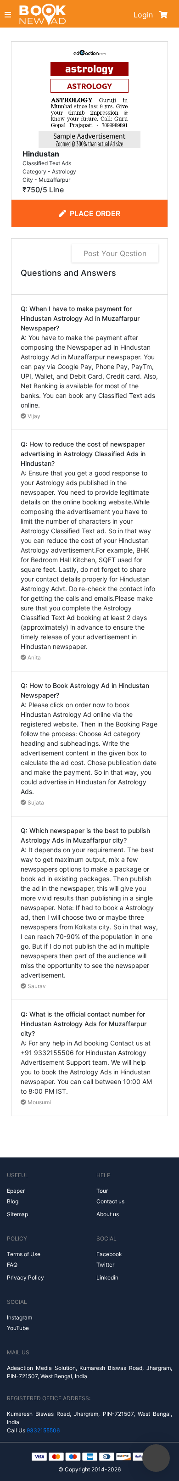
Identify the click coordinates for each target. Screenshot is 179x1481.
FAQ (12, 1264)
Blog (12, 1201)
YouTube (18, 1328)
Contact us (110, 1201)
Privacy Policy (25, 1277)
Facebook (109, 1254)
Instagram (19, 1317)
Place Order (95, 213)
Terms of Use (23, 1254)
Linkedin (107, 1277)
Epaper (16, 1190)
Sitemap (17, 1214)
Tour (102, 1190)
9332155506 (43, 1430)
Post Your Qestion (115, 253)
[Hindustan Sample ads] (89, 96)
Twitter (105, 1264)
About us (107, 1214)
